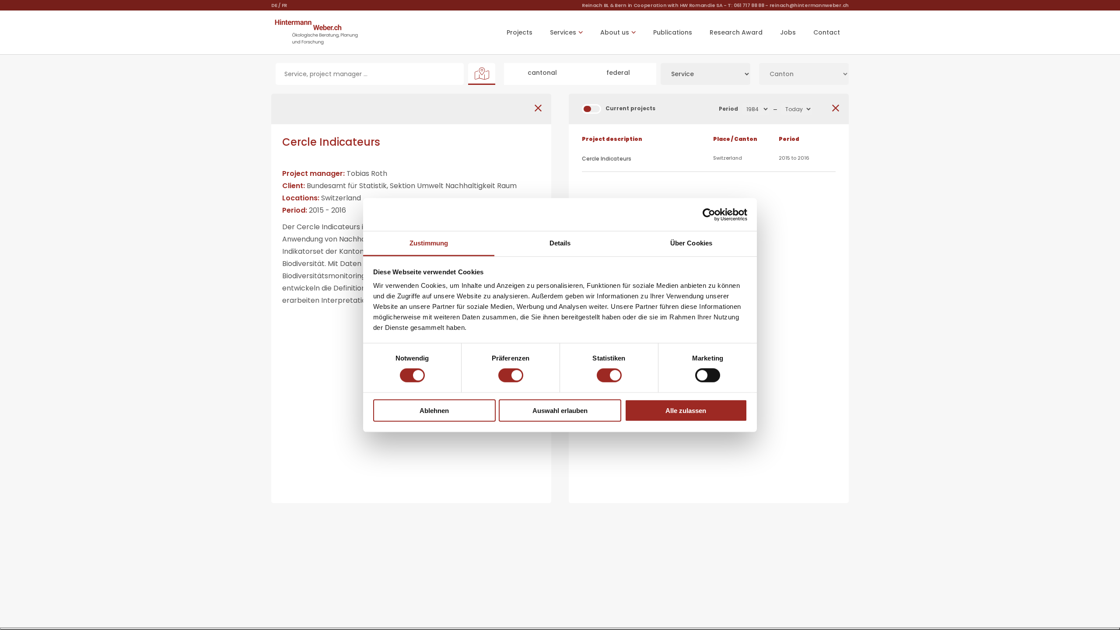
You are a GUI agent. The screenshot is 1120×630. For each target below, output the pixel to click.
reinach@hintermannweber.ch (809, 5)
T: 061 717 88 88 (746, 5)
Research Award (736, 32)
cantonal (542, 72)
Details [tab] (560, 243)
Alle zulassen (685, 410)
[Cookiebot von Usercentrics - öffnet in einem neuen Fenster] (709, 214)
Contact (826, 32)
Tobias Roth (366, 173)
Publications (672, 32)
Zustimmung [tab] (429, 243)
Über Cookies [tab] (691, 243)
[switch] (510, 375)
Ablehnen (434, 410)
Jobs (788, 32)
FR (284, 5)
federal (618, 72)
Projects (519, 32)
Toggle (591, 109)
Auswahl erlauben (560, 410)
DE (274, 5)
